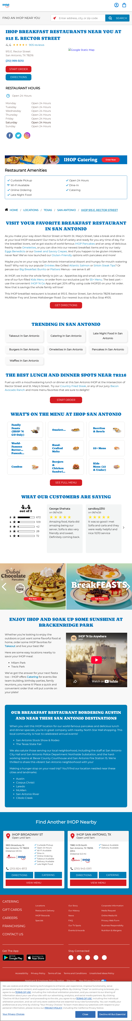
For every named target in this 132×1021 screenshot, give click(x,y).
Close (85, 1014)
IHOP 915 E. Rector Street (99, 210)
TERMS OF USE (23, 992)
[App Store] (36, 957)
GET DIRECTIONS (66, 305)
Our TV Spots (74, 925)
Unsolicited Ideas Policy (101, 973)
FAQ (70, 920)
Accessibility (21, 973)
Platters (55, 269)
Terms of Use (54, 973)
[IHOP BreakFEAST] (99, 586)
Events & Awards (76, 930)
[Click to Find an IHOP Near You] (54, 18)
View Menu (33, 882)
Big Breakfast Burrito (32, 269)
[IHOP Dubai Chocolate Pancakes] (33, 586)
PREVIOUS (4, 586)
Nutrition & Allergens (111, 930)
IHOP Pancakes (85, 243)
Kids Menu (37, 279)
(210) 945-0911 (83, 868)
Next (128, 586)
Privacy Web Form (110, 920)
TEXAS (48, 210)
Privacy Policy (38, 973)
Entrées (49, 265)
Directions (18, 77)
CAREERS (10, 918)
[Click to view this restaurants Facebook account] (9, 135)
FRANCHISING (13, 926)
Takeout (10, 646)
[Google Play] (13, 957)
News (71, 915)
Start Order (18, 69)
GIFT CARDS (12, 910)
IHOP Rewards (42, 915)
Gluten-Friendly (62, 255)
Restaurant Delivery (44, 910)
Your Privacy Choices (89, 980)
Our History (74, 910)
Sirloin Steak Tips (104, 265)
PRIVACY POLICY (53, 1008)
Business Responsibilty (112, 925)
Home (14, 210)
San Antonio (66, 210)
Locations (31, 210)
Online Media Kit (109, 915)
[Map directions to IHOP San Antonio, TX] (96, 94)
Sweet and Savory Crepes (50, 251)
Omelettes (29, 247)
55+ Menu (96, 279)
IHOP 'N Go (38, 283)
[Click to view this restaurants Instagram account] (27, 135)
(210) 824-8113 (18, 868)
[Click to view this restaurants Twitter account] (18, 135)
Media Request (108, 910)
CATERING (10, 901)
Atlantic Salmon (79, 265)
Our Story (73, 905)
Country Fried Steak (73, 386)
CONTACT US (12, 934)
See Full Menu (66, 482)
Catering (32, 676)
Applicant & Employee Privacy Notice (44, 980)
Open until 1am (21, 837)
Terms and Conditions (75, 973)
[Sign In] (116, 5)
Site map (71, 980)
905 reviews (36, 44)
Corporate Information (112, 905)
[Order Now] (124, 5)
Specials (39, 920)
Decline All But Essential (112, 1014)
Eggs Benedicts (15, 251)
